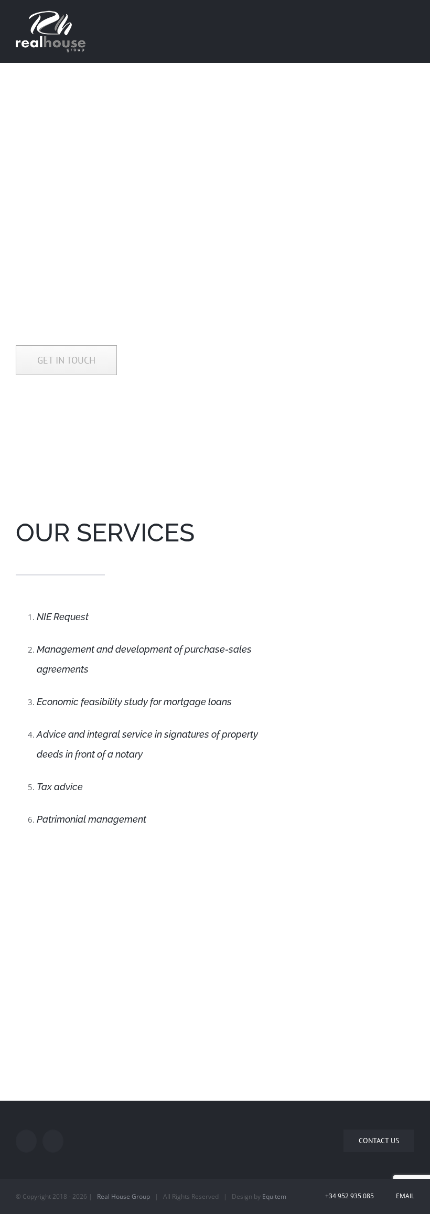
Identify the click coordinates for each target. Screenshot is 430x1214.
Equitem (274, 1196)
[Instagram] (52, 1141)
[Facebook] (26, 1141)
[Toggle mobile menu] (410, 17)
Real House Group (123, 1196)
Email (403, 1195)
